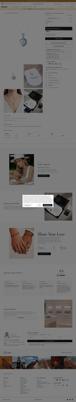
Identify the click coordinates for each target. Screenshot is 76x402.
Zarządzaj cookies (27, 205)
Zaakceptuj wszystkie (47, 205)
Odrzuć (39, 205)
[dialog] (38, 201)
